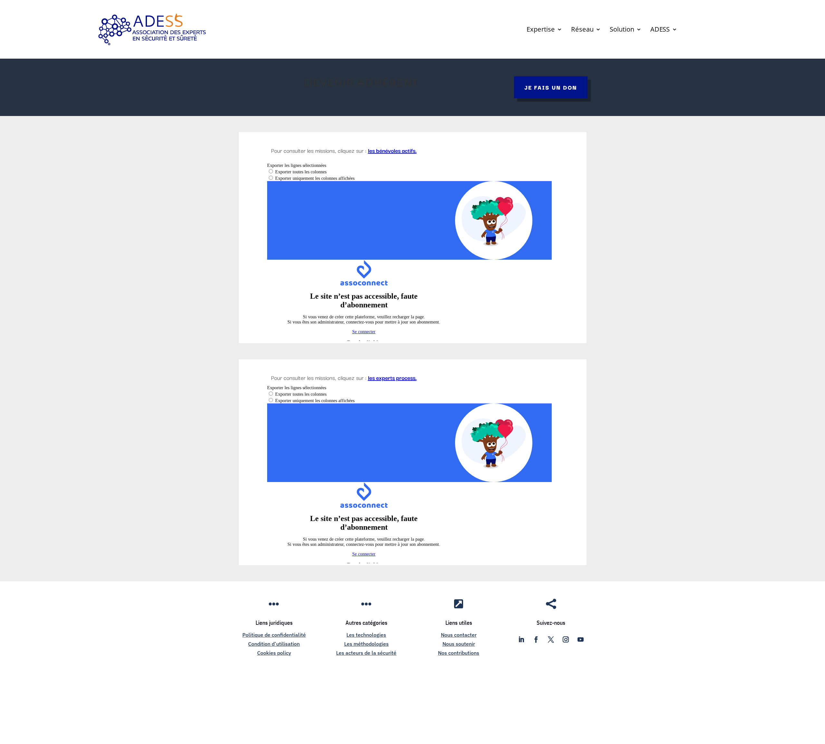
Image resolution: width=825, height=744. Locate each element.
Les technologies (366, 635)
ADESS (660, 30)
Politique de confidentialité (274, 635)
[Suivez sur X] (551, 639)
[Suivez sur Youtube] (581, 639)
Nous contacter (459, 635)
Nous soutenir (458, 644)
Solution (622, 30)
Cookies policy (274, 653)
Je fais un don (550, 87)
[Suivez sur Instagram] (566, 639)
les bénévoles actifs (391, 150)
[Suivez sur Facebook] (536, 639)
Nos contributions (458, 653)
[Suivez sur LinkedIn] (521, 639)
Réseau (582, 30)
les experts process (391, 377)
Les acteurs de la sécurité (366, 653)
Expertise (541, 30)
